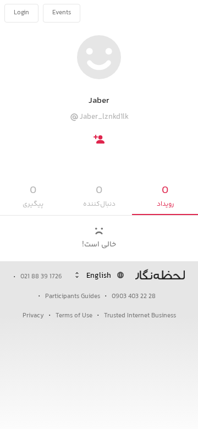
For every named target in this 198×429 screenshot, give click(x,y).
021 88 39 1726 (41, 277)
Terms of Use (74, 316)
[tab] (165, 197)
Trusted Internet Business (140, 316)
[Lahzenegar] (157, 13)
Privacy (33, 316)
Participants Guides (72, 297)
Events (61, 13)
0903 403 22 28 (134, 297)
